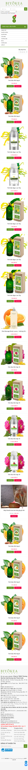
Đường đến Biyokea (6, 740)
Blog (2, 40)
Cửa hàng (3, 36)
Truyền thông (4, 32)
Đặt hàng (10, 86)
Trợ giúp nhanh (18, 728)
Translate (12, 13)
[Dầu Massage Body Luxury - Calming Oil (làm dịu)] (14, 318)
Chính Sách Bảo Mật (19, 732)
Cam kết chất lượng (19, 736)
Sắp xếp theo (22, 49)
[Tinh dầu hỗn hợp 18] (14, 354)
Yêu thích (18, 86)
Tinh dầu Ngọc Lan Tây (14, 152)
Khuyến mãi (4, 34)
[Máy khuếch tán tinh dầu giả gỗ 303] (14, 498)
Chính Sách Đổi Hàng (19, 741)
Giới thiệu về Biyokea (6, 730)
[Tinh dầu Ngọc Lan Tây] (14, 139)
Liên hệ (2, 45)
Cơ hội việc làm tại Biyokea (5, 733)
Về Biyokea (4, 728)
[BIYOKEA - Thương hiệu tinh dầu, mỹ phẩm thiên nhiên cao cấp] (14, 3)
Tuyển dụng (4, 42)
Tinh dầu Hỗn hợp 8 (14, 582)
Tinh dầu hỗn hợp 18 (14, 367)
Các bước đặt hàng (19, 739)
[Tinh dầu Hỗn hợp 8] (14, 569)
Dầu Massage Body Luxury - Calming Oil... (14, 331)
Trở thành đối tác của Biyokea (6, 737)
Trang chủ (3, 30)
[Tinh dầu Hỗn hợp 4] (14, 68)
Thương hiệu (4, 38)
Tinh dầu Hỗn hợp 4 (14, 80)
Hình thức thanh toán (19, 734)
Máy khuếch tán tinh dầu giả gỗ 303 (14, 510)
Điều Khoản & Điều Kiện (20, 730)
